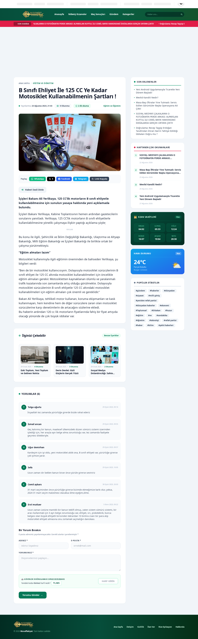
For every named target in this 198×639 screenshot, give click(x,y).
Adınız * (23, 540)
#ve (150, 315)
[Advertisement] (99, 50)
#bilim (150, 325)
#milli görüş (154, 295)
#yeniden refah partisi (146, 300)
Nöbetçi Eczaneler (77, 14)
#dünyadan (169, 290)
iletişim (130, 627)
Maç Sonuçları (98, 14)
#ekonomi (164, 305)
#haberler (154, 290)
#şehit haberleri (166, 325)
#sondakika (162, 315)
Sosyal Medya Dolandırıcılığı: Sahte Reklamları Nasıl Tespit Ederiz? (103, 375)
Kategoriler (128, 14)
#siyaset (140, 295)
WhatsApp (39, 179)
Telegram (82, 179)
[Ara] (182, 14)
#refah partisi (170, 320)
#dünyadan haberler (145, 305)
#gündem (140, 290)
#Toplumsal (141, 310)
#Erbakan (156, 310)
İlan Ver (151, 627)
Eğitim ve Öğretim (43, 83)
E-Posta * (76, 540)
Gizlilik (140, 627)
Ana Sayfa (24, 83)
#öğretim (140, 320)
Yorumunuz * (26, 552)
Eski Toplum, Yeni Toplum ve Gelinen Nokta (34, 372)
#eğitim (139, 315)
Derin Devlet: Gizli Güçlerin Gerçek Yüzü (67, 372)
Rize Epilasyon (165, 627)
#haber (139, 325)
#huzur (168, 310)
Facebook (65, 179)
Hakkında (180, 627)
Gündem (114, 14)
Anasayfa (59, 14)
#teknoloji (154, 320)
